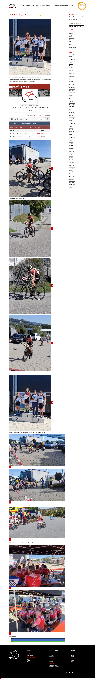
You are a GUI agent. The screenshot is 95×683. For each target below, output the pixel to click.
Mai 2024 (71, 81)
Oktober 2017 (71, 165)
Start (22, 5)
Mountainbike (71, 42)
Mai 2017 (71, 173)
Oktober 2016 (71, 182)
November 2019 (72, 134)
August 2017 (71, 168)
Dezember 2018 (72, 148)
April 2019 (71, 143)
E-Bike (70, 36)
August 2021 (71, 118)
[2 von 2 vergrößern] (10, 502)
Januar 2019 (71, 146)
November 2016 (72, 181)
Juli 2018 (71, 154)
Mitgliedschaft (51, 655)
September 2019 (72, 137)
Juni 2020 (71, 126)
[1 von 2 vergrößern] (10, 467)
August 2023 (71, 93)
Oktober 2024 (71, 73)
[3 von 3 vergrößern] (52, 343)
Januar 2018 (71, 162)
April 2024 (71, 82)
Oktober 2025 (71, 57)
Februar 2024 (71, 84)
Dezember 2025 (72, 56)
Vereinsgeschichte (51, 656)
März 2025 (71, 68)
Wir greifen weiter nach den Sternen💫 (76, 19)
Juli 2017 (71, 170)
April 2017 (71, 174)
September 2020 (72, 123)
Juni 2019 (71, 142)
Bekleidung (71, 33)
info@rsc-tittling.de (30, 655)
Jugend (70, 41)
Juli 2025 (71, 62)
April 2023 (71, 98)
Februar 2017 (71, 176)
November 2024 (72, 71)
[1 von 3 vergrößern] (52, 228)
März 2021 (71, 121)
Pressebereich (51, 661)
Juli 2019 (71, 140)
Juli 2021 (71, 120)
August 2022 (71, 107)
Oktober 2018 (71, 151)
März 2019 (71, 145)
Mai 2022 (71, 109)
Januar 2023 (71, 101)
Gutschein (27, 5)
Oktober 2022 (71, 106)
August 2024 (71, 76)
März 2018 (71, 160)
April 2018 (71, 159)
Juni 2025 (71, 64)
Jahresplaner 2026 (73, 656)
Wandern (71, 49)
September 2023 (72, 92)
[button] (11, 638)
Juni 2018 (71, 156)
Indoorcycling (71, 39)
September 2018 (72, 153)
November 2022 (72, 104)
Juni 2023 (71, 96)
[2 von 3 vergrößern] (52, 285)
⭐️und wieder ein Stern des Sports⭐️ (75, 23)
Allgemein (71, 31)
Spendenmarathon (72, 47)
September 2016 (72, 184)
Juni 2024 (71, 79)
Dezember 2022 (72, 103)
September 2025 (72, 59)
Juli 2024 (71, 78)
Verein (36, 5)
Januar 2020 (71, 131)
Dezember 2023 (72, 87)
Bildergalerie (71, 35)
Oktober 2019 (71, 135)
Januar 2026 (71, 54)
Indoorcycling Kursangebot (45, 5)
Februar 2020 (71, 129)
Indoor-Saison (71, 38)
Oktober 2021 (71, 115)
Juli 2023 (71, 95)
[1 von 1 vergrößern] (52, 168)
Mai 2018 (71, 157)
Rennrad (70, 44)
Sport (32, 5)
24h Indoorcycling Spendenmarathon (61, 5)
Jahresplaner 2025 (73, 655)
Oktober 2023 (71, 90)
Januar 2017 (71, 178)
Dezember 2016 (72, 179)
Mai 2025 (71, 65)
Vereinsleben (72, 660)
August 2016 (71, 185)
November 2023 (72, 89)
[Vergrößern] (52, 402)
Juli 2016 (71, 187)
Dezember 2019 (72, 132)
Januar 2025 (71, 70)
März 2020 (71, 128)
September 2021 (72, 117)
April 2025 (71, 67)
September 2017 (72, 167)
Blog (72, 5)
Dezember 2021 (72, 112)
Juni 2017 (71, 171)
